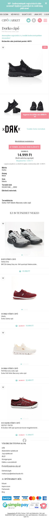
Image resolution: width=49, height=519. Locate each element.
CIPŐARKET (11, 20)
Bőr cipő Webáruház (32, 515)
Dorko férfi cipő (9, 314)
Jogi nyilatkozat (7, 454)
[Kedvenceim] (44, 506)
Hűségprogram (7, 459)
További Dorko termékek (36, 129)
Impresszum (6, 486)
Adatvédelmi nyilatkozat (10, 451)
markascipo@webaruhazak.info (12, 474)
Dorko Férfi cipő (9, 368)
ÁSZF (3, 456)
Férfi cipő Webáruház (32, 513)
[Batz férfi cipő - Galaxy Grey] (24, 239)
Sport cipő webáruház (18, 515)
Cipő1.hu (26, 517)
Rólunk (4, 483)
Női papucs (11, 14)
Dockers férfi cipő (10, 423)
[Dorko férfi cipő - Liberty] (24, 293)
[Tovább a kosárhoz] (28, 20)
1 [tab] (21, 364)
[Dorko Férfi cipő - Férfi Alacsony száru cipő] (12, 106)
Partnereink (5, 489)
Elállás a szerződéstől (9, 462)
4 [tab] (26, 364)
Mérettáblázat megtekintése (24, 141)
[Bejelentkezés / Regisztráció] (34, 20)
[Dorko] (11, 129)
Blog (3, 492)
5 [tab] (27, 364)
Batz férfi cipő (8, 259)
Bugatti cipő (22, 14)
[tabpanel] (24, 239)
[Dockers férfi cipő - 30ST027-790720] (24, 403)
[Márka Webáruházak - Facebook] (24, 440)
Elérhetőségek (6, 471)
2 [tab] (23, 255)
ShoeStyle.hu (42, 515)
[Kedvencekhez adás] (3, 48)
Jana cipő (34, 14)
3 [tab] (25, 255)
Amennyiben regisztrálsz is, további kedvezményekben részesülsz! (22, 37)
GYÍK (3, 448)
